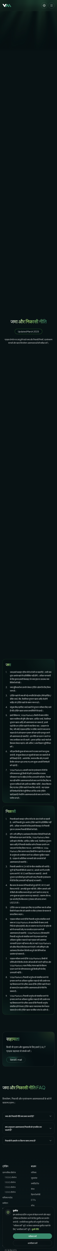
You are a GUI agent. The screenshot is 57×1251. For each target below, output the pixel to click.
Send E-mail (16, 1059)
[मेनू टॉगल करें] (51, 5)
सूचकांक (34, 1177)
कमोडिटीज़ (35, 1183)
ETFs (33, 1199)
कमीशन (5, 1203)
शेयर (33, 1188)
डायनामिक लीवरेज (9, 1172)
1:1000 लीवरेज (10, 1177)
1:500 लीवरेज (10, 1182)
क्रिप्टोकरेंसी (35, 1194)
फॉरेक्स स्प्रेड (7, 1197)
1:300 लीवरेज (10, 1187)
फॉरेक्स (33, 1172)
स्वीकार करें (32, 1236)
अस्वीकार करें (32, 1243)
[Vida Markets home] (6, 5)
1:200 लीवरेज (10, 1192)
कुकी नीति (35, 1229)
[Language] (44, 5)
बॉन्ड (33, 1205)
